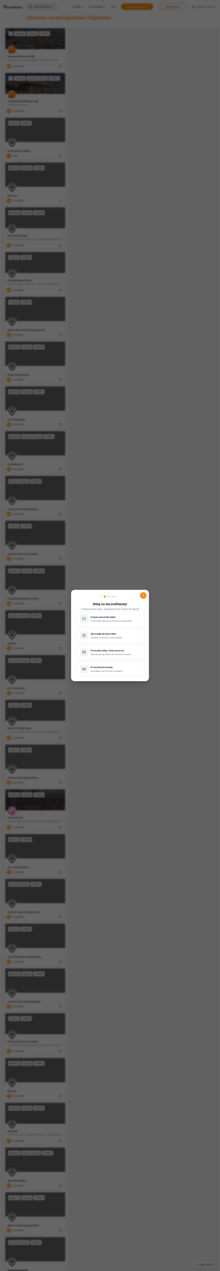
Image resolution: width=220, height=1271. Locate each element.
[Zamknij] (143, 595)
